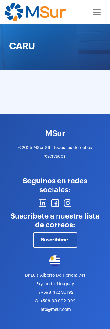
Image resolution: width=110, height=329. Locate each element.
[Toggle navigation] (97, 12)
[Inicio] (35, 12)
